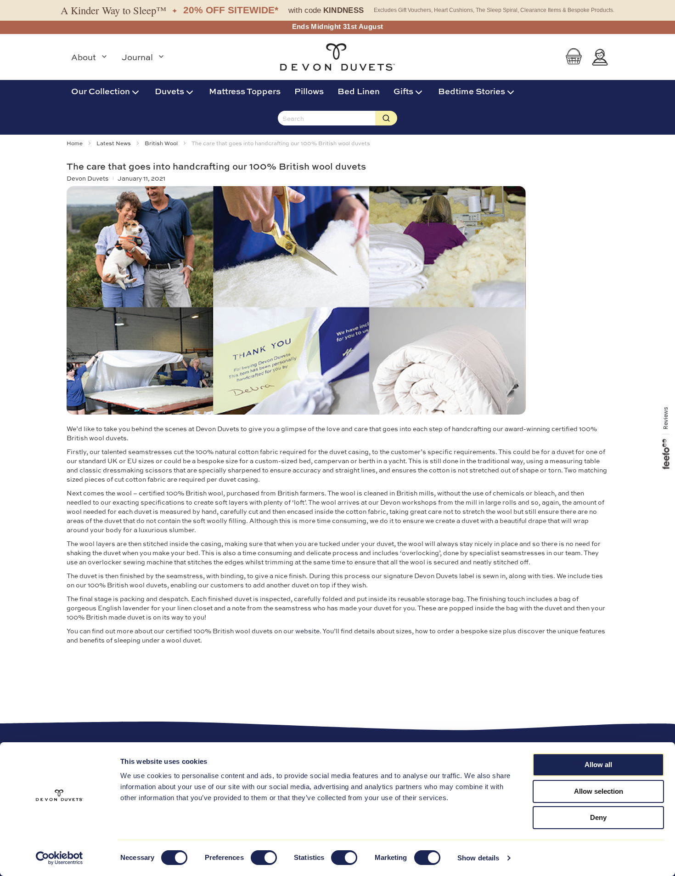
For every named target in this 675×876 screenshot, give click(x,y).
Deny (598, 817)
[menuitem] (106, 91)
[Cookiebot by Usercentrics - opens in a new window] (59, 858)
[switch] (264, 858)
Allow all (598, 764)
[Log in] (599, 57)
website (307, 630)
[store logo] (337, 57)
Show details (478, 858)
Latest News (114, 143)
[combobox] (326, 118)
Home (75, 143)
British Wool (162, 143)
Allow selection (598, 791)
